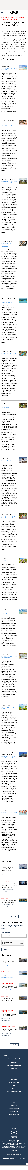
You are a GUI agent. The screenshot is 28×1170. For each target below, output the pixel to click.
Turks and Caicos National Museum (8, 121)
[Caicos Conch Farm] (23, 243)
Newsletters (14, 1088)
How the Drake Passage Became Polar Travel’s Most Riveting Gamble (9, 868)
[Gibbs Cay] (23, 611)
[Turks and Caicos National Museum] (23, 122)
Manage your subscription (14, 1091)
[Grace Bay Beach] (23, 67)
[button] (14, 1154)
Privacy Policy (14, 1111)
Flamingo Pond (5, 810)
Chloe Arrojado (4, 906)
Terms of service (14, 1117)
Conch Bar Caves (6, 404)
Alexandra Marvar (5, 875)
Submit (6, 949)
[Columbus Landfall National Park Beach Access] (23, 754)
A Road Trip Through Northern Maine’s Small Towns (8, 1000)
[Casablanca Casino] (23, 516)
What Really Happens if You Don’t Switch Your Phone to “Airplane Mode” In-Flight (9, 885)
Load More (14, 1045)
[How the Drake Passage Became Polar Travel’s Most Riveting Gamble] (23, 866)
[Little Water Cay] (23, 656)
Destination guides (14, 1071)
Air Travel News (6, 881)
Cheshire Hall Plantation (8, 179)
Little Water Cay (5, 654)
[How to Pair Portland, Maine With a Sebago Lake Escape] (23, 985)
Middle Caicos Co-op (7, 351)
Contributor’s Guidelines (14, 1094)
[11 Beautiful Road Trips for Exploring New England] (23, 900)
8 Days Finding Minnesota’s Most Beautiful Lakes (9, 1014)
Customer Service (14, 1108)
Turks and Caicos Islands (11, 19)
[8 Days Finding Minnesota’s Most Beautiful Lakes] (23, 1012)
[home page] (14, 12)
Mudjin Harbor (5, 705)
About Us (14, 1076)
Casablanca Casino (6, 514)
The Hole (4, 558)
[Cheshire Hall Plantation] (23, 181)
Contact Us (14, 1120)
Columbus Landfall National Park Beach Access (9, 753)
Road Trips (4, 898)
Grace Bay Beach (6, 66)
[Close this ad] (27, 1164)
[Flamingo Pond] (23, 812)
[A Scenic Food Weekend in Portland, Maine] (23, 973)
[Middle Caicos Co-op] (23, 353)
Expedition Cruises (7, 865)
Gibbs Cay (4, 610)
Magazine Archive (14, 1099)
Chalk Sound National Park (8, 299)
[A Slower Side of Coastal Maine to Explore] (23, 960)
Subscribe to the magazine (14, 1074)
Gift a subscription (14, 1082)
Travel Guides (10, 17)
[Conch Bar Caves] (23, 405)
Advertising (14, 1102)
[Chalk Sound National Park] (23, 300)
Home (3, 17)
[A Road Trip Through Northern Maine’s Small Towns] (23, 998)
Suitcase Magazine (14, 1114)
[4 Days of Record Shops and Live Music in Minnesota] (23, 1028)
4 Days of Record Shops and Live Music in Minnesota (9, 1030)
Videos (14, 1097)
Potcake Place (5, 458)
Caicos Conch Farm (6, 241)
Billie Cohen (4, 891)
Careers (14, 1085)
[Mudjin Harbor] (23, 707)
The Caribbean (20, 17)
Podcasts (14, 1079)
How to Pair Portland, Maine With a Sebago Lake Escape (9, 986)
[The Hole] (23, 560)
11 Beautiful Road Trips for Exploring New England (8, 901)
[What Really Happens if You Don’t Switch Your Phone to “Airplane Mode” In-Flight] (23, 883)
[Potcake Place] (23, 460)
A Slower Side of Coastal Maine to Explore (8, 962)
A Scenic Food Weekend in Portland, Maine (8, 974)
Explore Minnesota (5, 1020)
